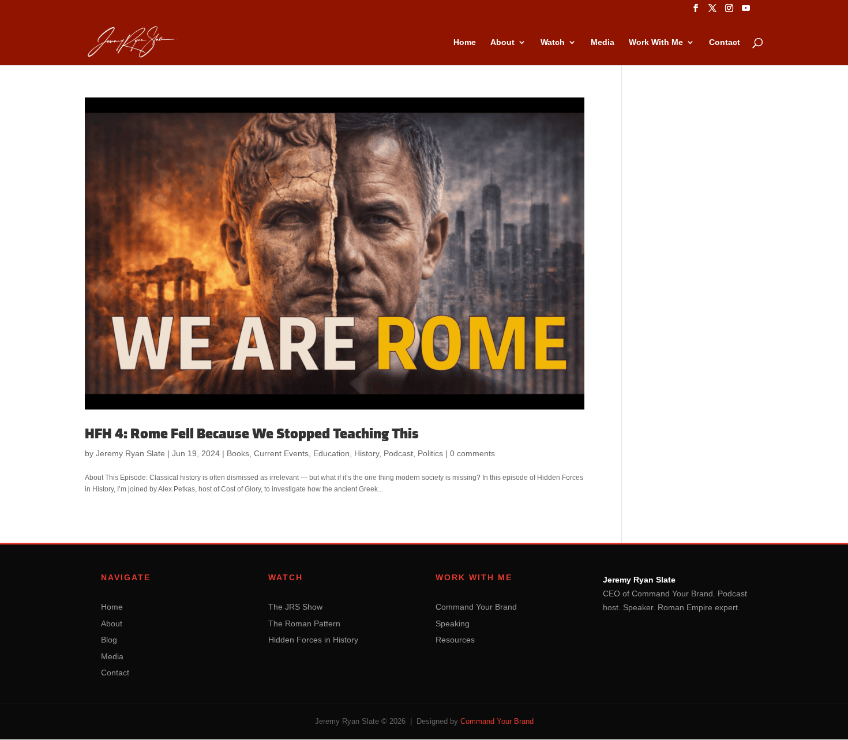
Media (602, 42)
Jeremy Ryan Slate (130, 453)
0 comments (472, 453)
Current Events (281, 453)
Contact (724, 42)
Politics (430, 453)
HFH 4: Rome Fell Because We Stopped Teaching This (252, 434)
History (366, 453)
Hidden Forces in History (313, 639)
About (502, 42)
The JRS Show (295, 606)
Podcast (398, 453)
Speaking (453, 623)
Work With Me (656, 42)
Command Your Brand (476, 606)
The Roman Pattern (304, 623)
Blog (109, 639)
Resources (455, 639)
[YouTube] (746, 11)
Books (238, 453)
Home (464, 42)
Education (331, 453)
